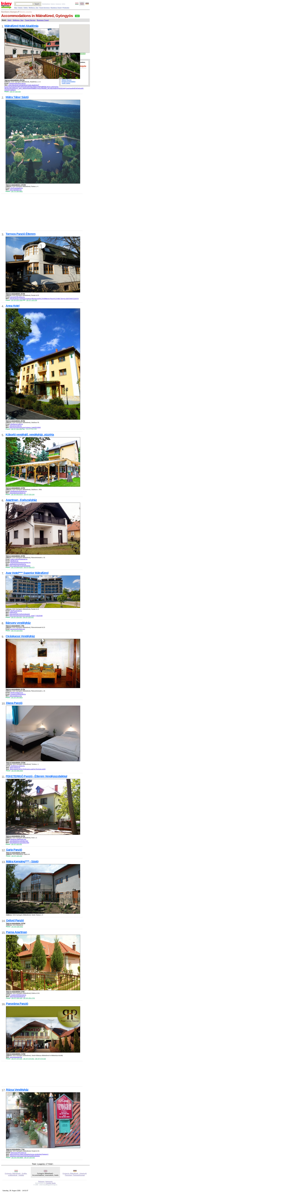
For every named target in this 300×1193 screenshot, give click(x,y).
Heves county (25, 12)
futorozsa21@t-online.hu (18, 1152)
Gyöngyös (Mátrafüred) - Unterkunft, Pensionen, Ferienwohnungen (75, 1174)
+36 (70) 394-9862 (17, 191)
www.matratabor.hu (15, 190)
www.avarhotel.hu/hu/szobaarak (19, 614)
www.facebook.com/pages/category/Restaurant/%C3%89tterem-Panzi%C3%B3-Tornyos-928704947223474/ (44, 298)
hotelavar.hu (13, 612)
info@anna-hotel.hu (16, 424)
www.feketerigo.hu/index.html (18, 841)
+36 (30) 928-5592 (17, 927)
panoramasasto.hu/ (16, 1057)
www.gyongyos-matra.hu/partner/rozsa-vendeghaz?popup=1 (29, 1154)
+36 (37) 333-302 (28, 617)
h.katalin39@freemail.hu (18, 995)
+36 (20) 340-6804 (17, 697)
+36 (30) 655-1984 (17, 300)
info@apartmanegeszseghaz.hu (20, 562)
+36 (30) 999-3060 (17, 771)
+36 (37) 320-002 (29, 1157)
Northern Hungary (9, 12)
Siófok (63, 4)
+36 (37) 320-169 (16, 998)
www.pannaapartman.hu (17, 996)
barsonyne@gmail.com (17, 629)
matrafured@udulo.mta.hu (17, 83)
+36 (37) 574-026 (40, 1059)
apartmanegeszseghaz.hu (17, 564)
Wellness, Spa (18, 20)
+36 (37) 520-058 (16, 429)
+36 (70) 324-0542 (17, 631)
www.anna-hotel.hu (15, 426)
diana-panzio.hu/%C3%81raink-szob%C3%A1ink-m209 (27, 769)
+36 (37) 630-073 (28, 567)
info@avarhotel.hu (16, 611)
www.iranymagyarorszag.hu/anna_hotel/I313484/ (25, 427)
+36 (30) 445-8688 (17, 1157)
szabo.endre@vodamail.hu (18, 559)
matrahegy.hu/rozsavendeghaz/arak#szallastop (25, 1156)
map (77, 16)
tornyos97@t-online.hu (17, 297)
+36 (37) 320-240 (16, 856)
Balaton (53, 4)
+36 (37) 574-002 (28, 1059)
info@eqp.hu (14, 561)
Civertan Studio (51, 1183)
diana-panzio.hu (15, 767)
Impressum (48, 1181)
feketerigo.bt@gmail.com (18, 839)
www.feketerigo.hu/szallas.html (19, 842)
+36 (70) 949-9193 (17, 567)
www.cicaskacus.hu (15, 696)
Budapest (58, 4)
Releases (41, 1181)
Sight (9, 20)
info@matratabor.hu (16, 188)
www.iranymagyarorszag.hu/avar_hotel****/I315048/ (26, 616)
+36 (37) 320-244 (28, 494)
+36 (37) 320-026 (15, 91)
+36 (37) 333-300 (16, 617)
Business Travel (43, 20)
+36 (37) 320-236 (31, 300)
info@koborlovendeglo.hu (18, 491)
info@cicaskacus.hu (16, 692)
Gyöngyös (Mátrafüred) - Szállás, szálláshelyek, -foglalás (16, 1174)
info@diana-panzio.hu (18, 766)
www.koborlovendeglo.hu (17, 493)
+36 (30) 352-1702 (29, 998)
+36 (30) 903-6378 (17, 494)
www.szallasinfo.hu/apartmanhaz (19, 566)
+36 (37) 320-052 (16, 844)
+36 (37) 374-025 (16, 1059)
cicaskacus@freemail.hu (18, 694)
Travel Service (30, 20)
